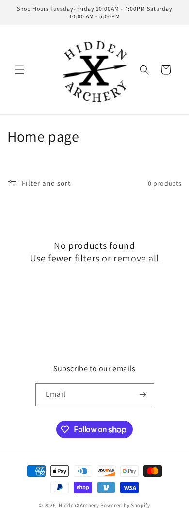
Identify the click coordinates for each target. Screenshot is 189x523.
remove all (136, 258)
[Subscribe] (143, 394)
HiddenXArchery (79, 505)
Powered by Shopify (125, 505)
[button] (19, 70)
